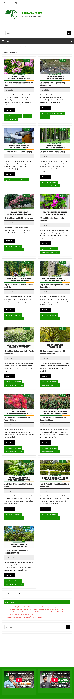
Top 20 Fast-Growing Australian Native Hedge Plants (54, 285)
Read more (9, 110)
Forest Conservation (11, 119)
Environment (27, 116)
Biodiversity (17, 116)
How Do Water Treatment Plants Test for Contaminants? (24, 617)
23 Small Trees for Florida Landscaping (18, 218)
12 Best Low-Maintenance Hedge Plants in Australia (19, 352)
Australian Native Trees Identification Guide (18, 485)
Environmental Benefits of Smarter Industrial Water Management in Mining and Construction (36, 609)
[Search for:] (36, 33)
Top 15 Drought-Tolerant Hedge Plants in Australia (54, 485)
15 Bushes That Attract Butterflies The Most (18, 84)
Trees (56, 186)
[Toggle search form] (71, 41)
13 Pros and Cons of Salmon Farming (18, 151)
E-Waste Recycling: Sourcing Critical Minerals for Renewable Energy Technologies (32, 607)
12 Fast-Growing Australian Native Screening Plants (53, 418)
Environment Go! (32, 13)
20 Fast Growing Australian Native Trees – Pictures (17, 418)
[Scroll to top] (70, 695)
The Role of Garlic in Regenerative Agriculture (21, 614)
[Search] (69, 33)
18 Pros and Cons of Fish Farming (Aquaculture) (52, 84)
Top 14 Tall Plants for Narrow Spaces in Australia (19, 285)
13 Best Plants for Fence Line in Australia (52, 219)
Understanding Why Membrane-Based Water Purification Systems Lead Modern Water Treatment (37, 612)
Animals (52, 113)
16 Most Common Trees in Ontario (53, 151)
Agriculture (9, 116)
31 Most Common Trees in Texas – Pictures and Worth (16, 551)
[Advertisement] (38, 26)
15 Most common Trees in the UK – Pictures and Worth (53, 352)
